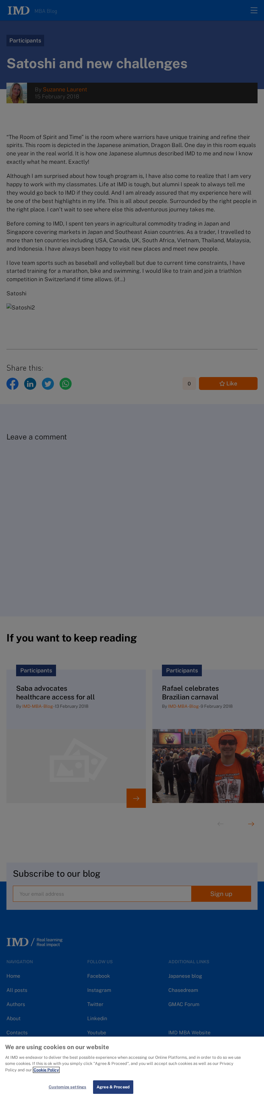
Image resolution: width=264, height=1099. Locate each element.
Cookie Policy (46, 1069)
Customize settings (67, 1087)
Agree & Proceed (113, 1087)
